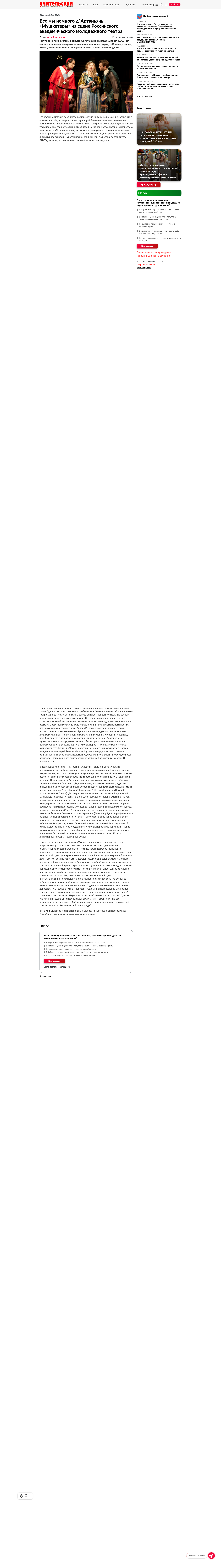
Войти (174, 4)
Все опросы (45, 976)
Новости (83, 4)
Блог (95, 4)
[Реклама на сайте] (211, 1555)
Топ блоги (144, 108)
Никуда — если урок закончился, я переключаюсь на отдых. (71, 955)
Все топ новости (144, 96)
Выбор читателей (155, 16)
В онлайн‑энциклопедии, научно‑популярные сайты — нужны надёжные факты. (80, 946)
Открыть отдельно (146, 264)
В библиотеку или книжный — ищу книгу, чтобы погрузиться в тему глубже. (78, 952)
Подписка (130, 4)
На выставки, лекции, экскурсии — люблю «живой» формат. (71, 949)
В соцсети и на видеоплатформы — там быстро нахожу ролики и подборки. (78, 943)
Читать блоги (148, 184)
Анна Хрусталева (56, 37)
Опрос (143, 193)
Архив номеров (111, 4)
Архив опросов (144, 267)
